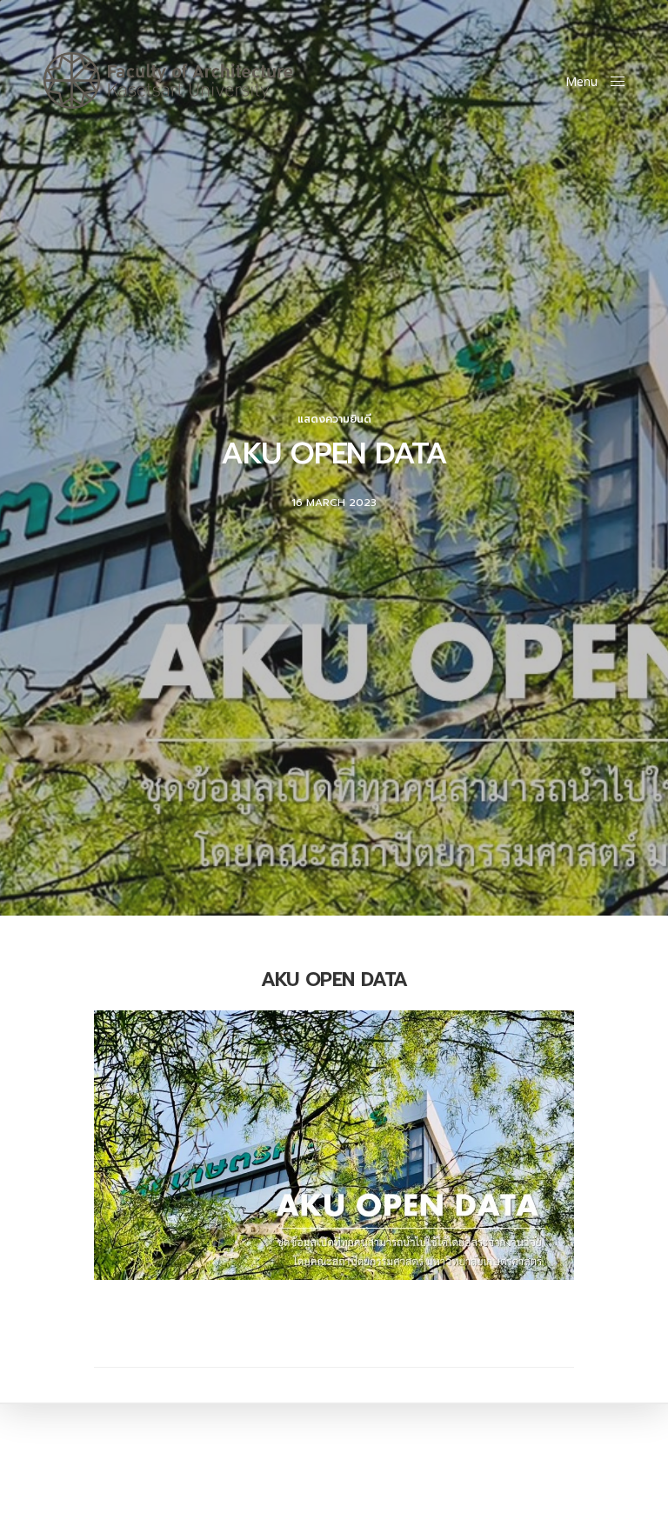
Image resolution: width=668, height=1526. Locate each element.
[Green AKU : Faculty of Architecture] (168, 80)
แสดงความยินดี (334, 419)
